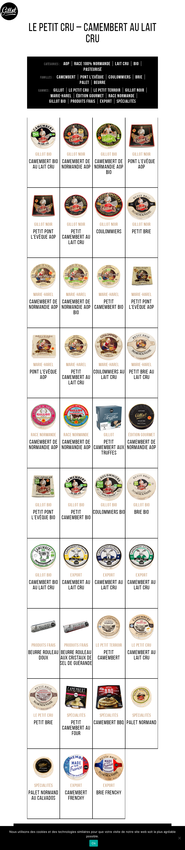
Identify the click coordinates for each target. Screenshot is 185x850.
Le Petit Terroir (107, 90)
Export (106, 101)
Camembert (66, 76)
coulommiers (120, 76)
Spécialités (126, 101)
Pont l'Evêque (92, 76)
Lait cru (122, 63)
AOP (66, 63)
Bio (136, 63)
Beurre (100, 82)
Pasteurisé (92, 69)
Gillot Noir (134, 90)
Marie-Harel (61, 95)
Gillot (58, 90)
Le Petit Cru (79, 90)
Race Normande (121, 95)
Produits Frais (83, 101)
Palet (84, 82)
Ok (94, 843)
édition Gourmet (90, 95)
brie (138, 76)
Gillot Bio (57, 101)
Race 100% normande (92, 63)
